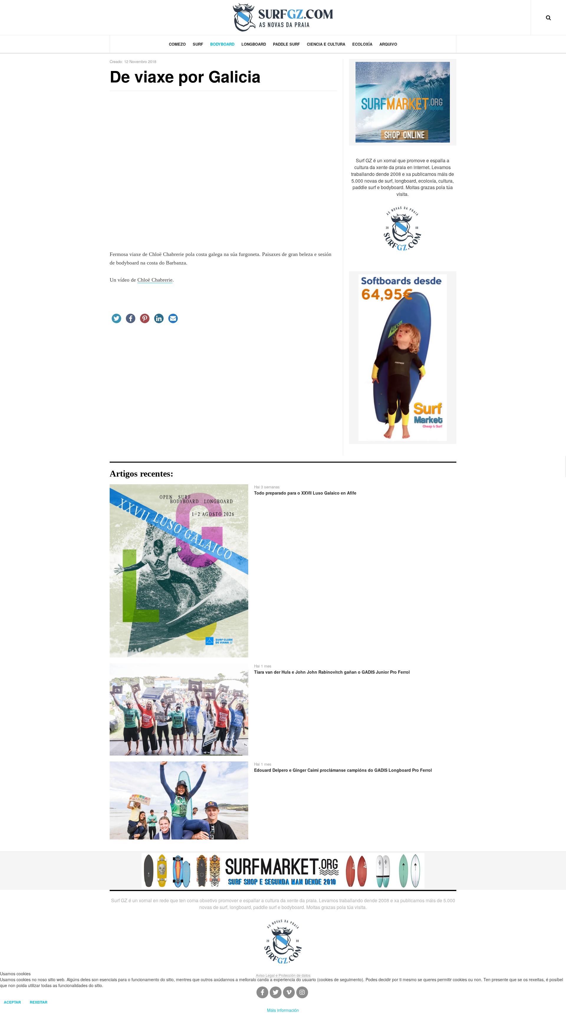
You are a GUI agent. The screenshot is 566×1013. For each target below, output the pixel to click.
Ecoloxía (362, 44)
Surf (198, 44)
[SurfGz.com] (283, 17)
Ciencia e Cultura (326, 44)
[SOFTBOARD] (402, 357)
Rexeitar (38, 1002)
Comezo (177, 44)
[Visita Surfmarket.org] (403, 102)
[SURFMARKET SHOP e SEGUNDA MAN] (283, 870)
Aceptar (12, 1002)
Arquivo (388, 44)
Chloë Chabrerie (154, 280)
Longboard (253, 44)
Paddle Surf (286, 44)
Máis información (283, 1010)
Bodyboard (222, 44)
